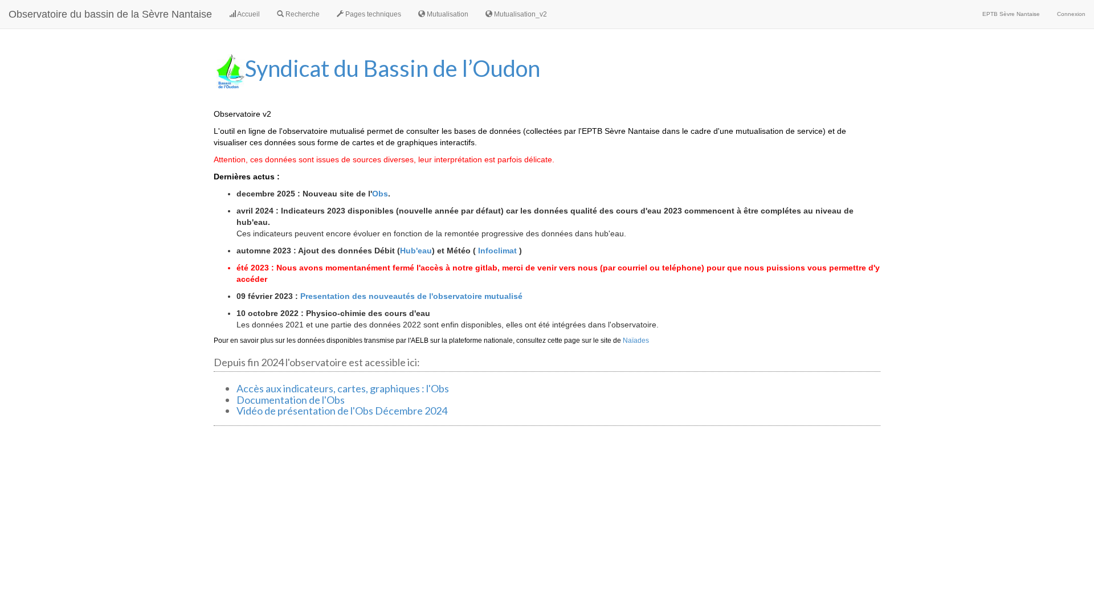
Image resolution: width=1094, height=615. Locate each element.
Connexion (1071, 14)
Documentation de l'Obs (290, 399)
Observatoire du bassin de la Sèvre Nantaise (110, 14)
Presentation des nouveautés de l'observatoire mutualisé (411, 296)
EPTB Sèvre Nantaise (1011, 14)
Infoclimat (497, 250)
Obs (380, 193)
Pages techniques (372, 14)
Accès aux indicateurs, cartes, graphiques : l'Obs (342, 388)
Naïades (636, 341)
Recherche (302, 14)
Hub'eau (416, 250)
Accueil (248, 14)
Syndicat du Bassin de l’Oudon (392, 68)
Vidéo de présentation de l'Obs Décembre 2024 (341, 410)
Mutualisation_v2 (519, 14)
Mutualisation (446, 14)
